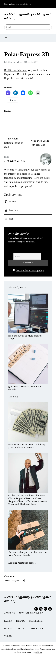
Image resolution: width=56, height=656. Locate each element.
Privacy (22, 628)
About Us (9, 613)
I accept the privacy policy (30, 270)
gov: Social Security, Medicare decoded (24, 388)
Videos (8, 636)
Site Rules (37, 628)
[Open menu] (6, 38)
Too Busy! (13, 396)
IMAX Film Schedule (15, 70)
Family (8, 621)
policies (38, 652)
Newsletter (36, 621)
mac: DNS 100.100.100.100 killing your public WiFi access (26, 446)
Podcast (9, 628)
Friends (20, 621)
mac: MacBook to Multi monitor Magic (25, 337)
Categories (10, 576)
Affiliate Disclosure (31, 613)
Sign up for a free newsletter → (17, 4)
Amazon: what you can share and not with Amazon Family (27, 553)
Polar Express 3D (27, 54)
